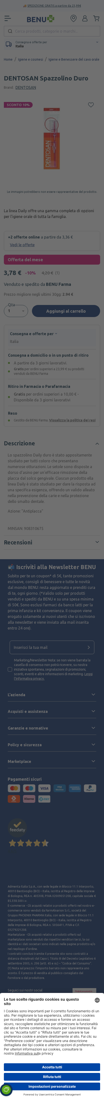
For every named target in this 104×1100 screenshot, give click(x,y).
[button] (6, 1090)
